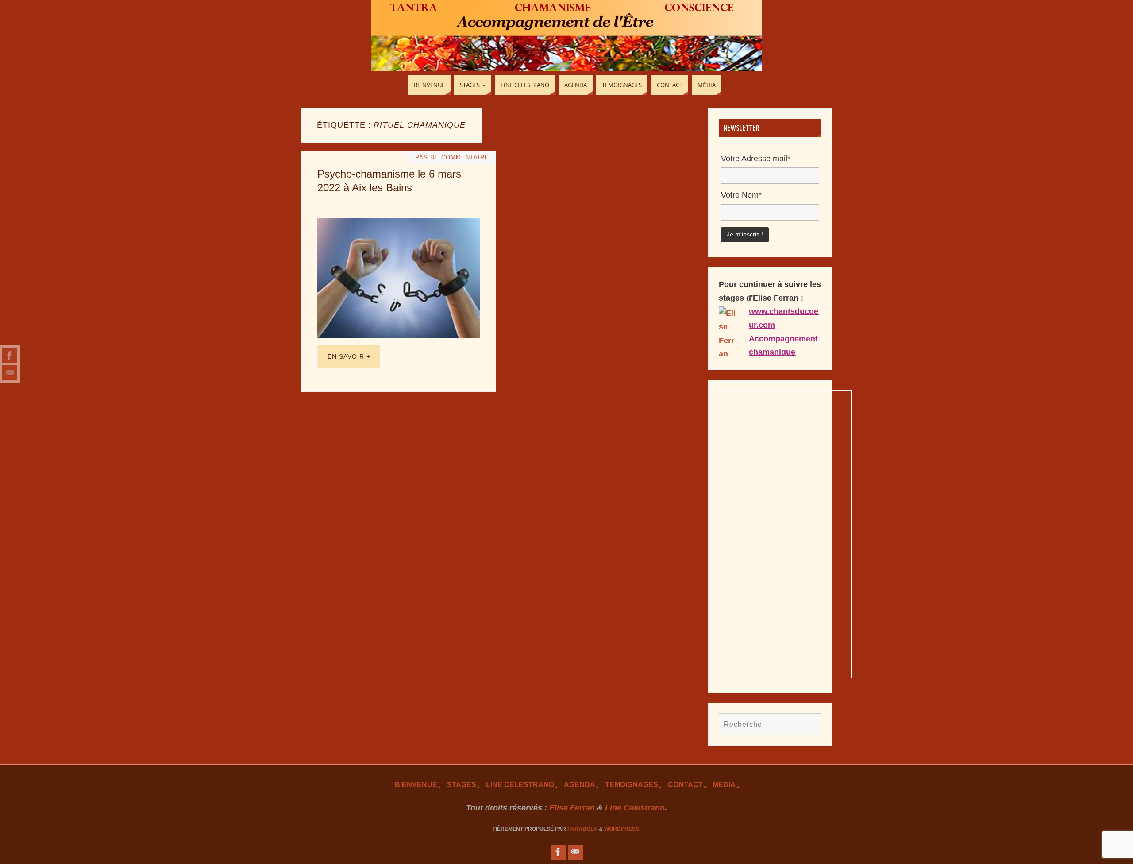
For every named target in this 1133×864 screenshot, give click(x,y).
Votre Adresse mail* (755, 158)
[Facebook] (9, 355)
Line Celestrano (520, 784)
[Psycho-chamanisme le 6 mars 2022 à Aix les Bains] (398, 278)
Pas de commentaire (452, 158)
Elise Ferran (572, 807)
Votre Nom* (741, 194)
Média (724, 784)
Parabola (582, 829)
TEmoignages (631, 784)
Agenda (579, 784)
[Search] (810, 724)
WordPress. (622, 829)
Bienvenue (416, 784)
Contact (685, 784)
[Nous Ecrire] (9, 372)
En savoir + (349, 356)
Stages (461, 784)
